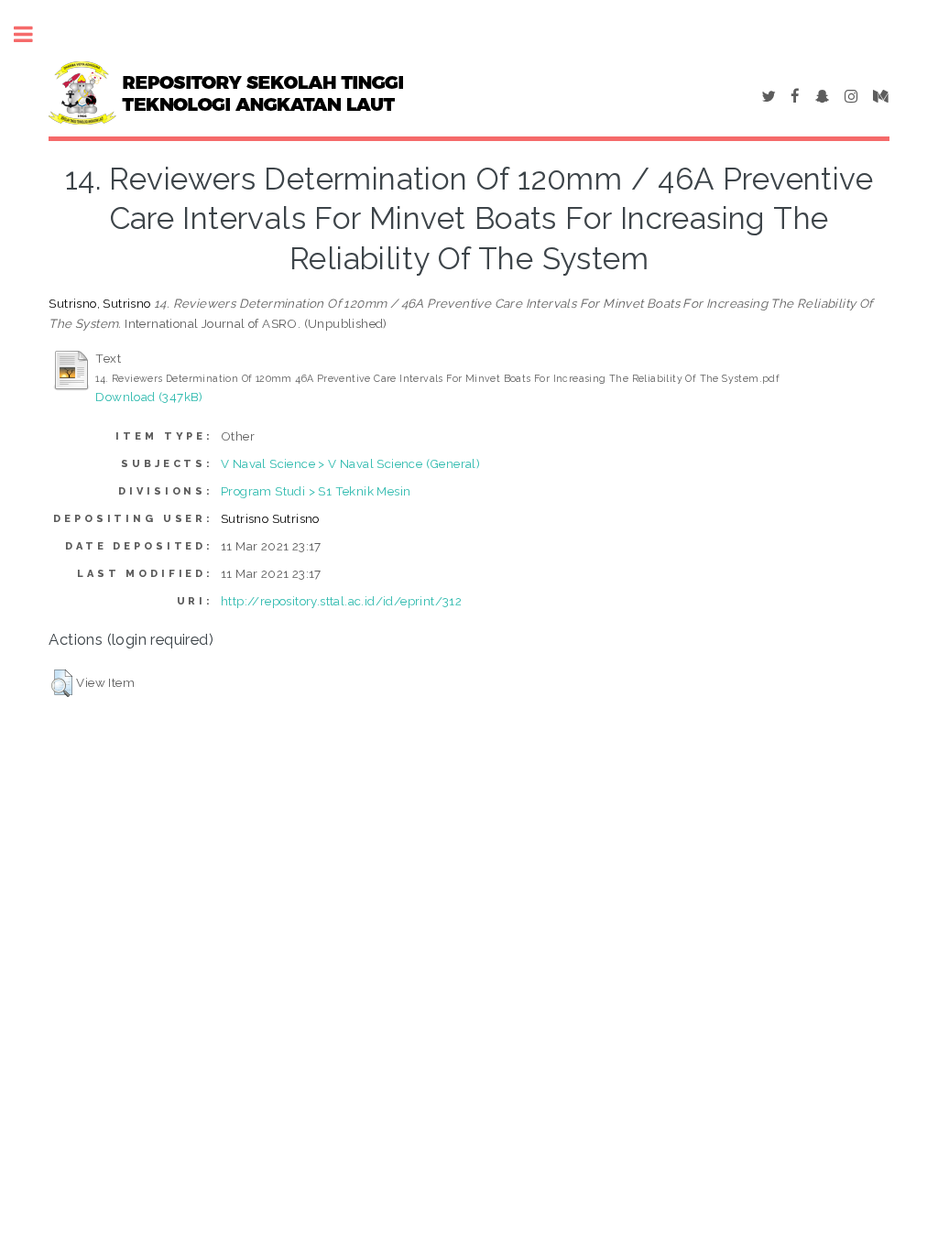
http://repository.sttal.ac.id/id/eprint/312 (341, 600)
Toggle (33, 34)
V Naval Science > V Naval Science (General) (350, 463)
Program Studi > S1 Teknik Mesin (315, 491)
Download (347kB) (148, 396)
